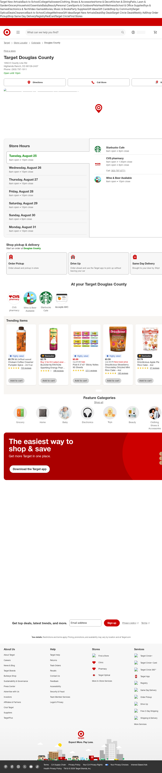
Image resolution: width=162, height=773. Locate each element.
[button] (16, 356)
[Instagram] (18, 767)
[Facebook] (12, 767)
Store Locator (21, 42)
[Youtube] (31, 767)
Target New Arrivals (11, 1)
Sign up (111, 623)
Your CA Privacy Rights (93, 765)
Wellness (111, 5)
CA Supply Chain (58, 765)
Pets (95, 5)
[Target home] (7, 32)
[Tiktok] (37, 767)
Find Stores (76, 16)
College (43, 1)
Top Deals (106, 12)
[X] (25, 767)
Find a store (10, 51)
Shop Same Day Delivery (22, 16)
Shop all (98, 402)
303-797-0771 (118, 170)
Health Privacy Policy (53, 768)
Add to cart (16, 380)
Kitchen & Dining (120, 1)
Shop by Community (121, 9)
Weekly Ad (139, 12)
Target (7, 42)
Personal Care (64, 5)
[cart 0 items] (155, 32)
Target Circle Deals (123, 12)
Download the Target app (30, 469)
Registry (40, 16)
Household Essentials (29, 5)
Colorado (35, 42)
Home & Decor (103, 1)
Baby (45, 5)
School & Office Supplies (129, 5)
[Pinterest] (6, 767)
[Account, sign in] (139, 32)
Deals (11, 12)
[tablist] (46, 188)
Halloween (54, 1)
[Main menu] (18, 32)
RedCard (50, 16)
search (123, 32)
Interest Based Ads (139, 765)
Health (102, 5)
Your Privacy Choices (119, 765)
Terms (144, 623)
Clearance (21, 12)
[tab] (47, 157)
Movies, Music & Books (57, 9)
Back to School (30, 1)
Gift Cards (104, 9)
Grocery (12, 5)
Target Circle (62, 16)
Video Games (36, 9)
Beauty (52, 5)
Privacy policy (129, 623)
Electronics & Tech (18, 9)
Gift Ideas (92, 9)
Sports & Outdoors (82, 5)
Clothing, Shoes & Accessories (77, 1)
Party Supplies (79, 9)
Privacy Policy (74, 765)
